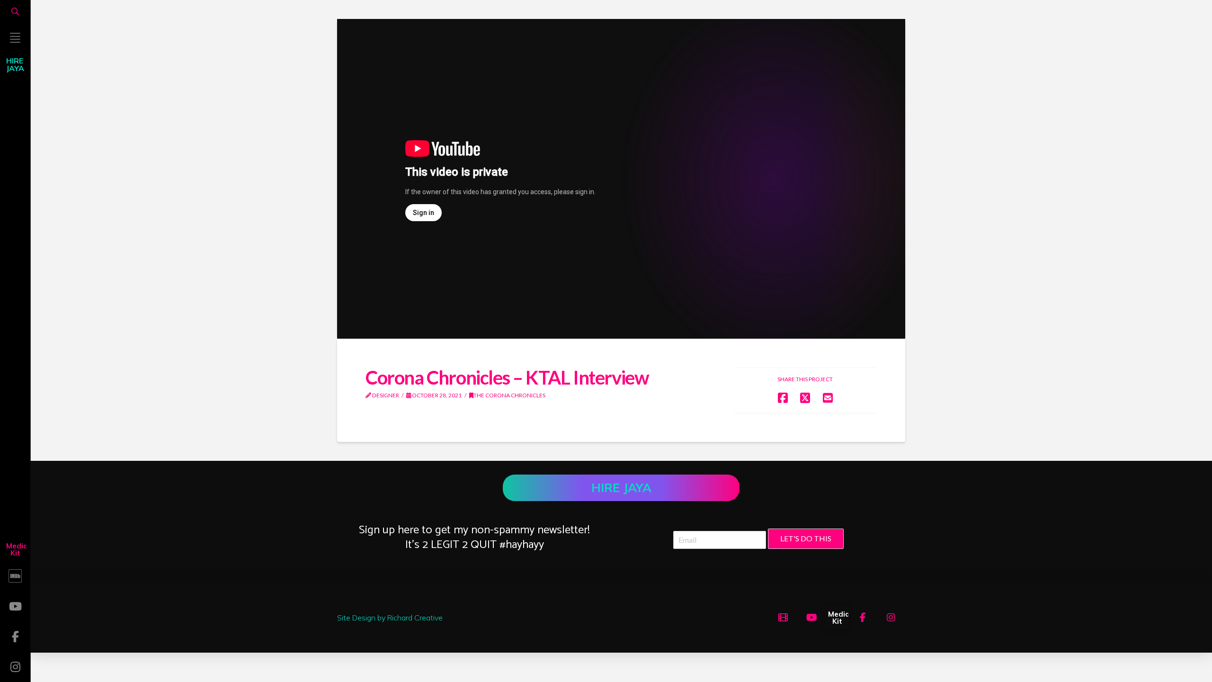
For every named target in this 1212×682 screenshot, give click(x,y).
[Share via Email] (827, 397)
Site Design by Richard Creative (390, 617)
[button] (15, 11)
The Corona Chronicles (509, 395)
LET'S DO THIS (805, 538)
